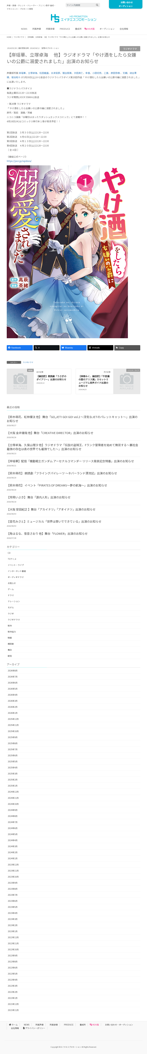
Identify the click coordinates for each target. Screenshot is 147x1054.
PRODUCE (69, 1024)
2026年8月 (13, 670)
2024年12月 (13, 791)
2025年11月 (13, 725)
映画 (10, 637)
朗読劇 (11, 643)
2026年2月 (13, 706)
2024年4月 (13, 840)
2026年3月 (13, 700)
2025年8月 (13, 743)
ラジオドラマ (130, 48)
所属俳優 (54, 1024)
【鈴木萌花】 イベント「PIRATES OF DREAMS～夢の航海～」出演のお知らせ (57, 485)
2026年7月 (13, 676)
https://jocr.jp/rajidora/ (19, 161)
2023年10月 (13, 876)
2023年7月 (13, 894)
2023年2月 (13, 925)
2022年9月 (13, 955)
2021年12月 (13, 1004)
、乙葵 (104, 73)
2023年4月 (13, 913)
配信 (10, 655)
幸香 (87, 73)
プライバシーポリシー (35, 1028)
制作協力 (12, 631)
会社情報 (15, 1028)
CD (9, 552)
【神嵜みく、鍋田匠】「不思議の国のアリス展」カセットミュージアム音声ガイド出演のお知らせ (94, 380)
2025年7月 (13, 749)
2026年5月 (13, 688)
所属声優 (39, 1024)
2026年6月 (13, 682)
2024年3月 (13, 846)
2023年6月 (13, 900)
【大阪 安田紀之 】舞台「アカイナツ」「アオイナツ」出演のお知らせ (51, 509)
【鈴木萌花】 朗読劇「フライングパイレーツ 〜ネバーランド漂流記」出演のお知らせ (62, 473)
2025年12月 (13, 719)
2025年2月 (13, 779)
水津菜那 (55, 73)
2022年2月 (13, 991)
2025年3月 (13, 773)
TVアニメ (12, 558)
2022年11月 (13, 943)
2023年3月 (13, 919)
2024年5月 (13, 834)
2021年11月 (13, 1010)
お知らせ (12, 583)
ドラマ (11, 595)
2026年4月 (13, 694)
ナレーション (14, 601)
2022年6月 (13, 967)
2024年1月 (13, 858)
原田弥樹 (115, 73)
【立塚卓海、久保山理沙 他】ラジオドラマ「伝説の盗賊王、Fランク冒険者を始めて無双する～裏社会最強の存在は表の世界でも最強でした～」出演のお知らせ (72, 447)
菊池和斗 (16, 77)
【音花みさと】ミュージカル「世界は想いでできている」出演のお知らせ (54, 521)
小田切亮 (96, 73)
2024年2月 (13, 852)
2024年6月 (13, 828)
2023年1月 (13, 931)
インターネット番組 (17, 571)
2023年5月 (13, 906)
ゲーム (11, 589)
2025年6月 (13, 755)
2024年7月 (13, 822)
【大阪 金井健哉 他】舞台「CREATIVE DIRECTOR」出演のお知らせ (50, 433)
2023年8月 (13, 888)
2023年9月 (13, 882)
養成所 (83, 1024)
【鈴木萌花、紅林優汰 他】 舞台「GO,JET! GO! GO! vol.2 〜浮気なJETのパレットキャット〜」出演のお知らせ (72, 419)
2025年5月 (13, 761)
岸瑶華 (22, 73)
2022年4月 (13, 979)
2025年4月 (13, 767)
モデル (11, 607)
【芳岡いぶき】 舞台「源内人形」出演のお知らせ (38, 497)
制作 (10, 625)
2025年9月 (13, 737)
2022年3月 (13, 985)
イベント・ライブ (16, 565)
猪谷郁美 (67, 73)
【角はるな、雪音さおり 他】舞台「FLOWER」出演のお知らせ (47, 533)
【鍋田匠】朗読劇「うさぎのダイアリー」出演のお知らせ (51, 377)
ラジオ (11, 613)
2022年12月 (13, 937)
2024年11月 (13, 797)
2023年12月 (13, 864)
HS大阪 (95, 1024)
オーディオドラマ (16, 577)
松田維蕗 (44, 73)
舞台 (10, 649)
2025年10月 (13, 731)
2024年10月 (13, 803)
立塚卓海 (32, 73)
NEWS (26, 1024)
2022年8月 (13, 961)
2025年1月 (13, 785)
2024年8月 (13, 816)
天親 (125, 73)
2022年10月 (13, 949)
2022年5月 (13, 973)
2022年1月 (13, 998)
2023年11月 (13, 870)
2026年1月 (13, 712)
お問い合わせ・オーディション (119, 1024)
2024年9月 (13, 810)
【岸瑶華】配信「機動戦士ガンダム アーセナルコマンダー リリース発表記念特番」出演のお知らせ (70, 461)
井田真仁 (78, 73)
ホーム (15, 1024)
